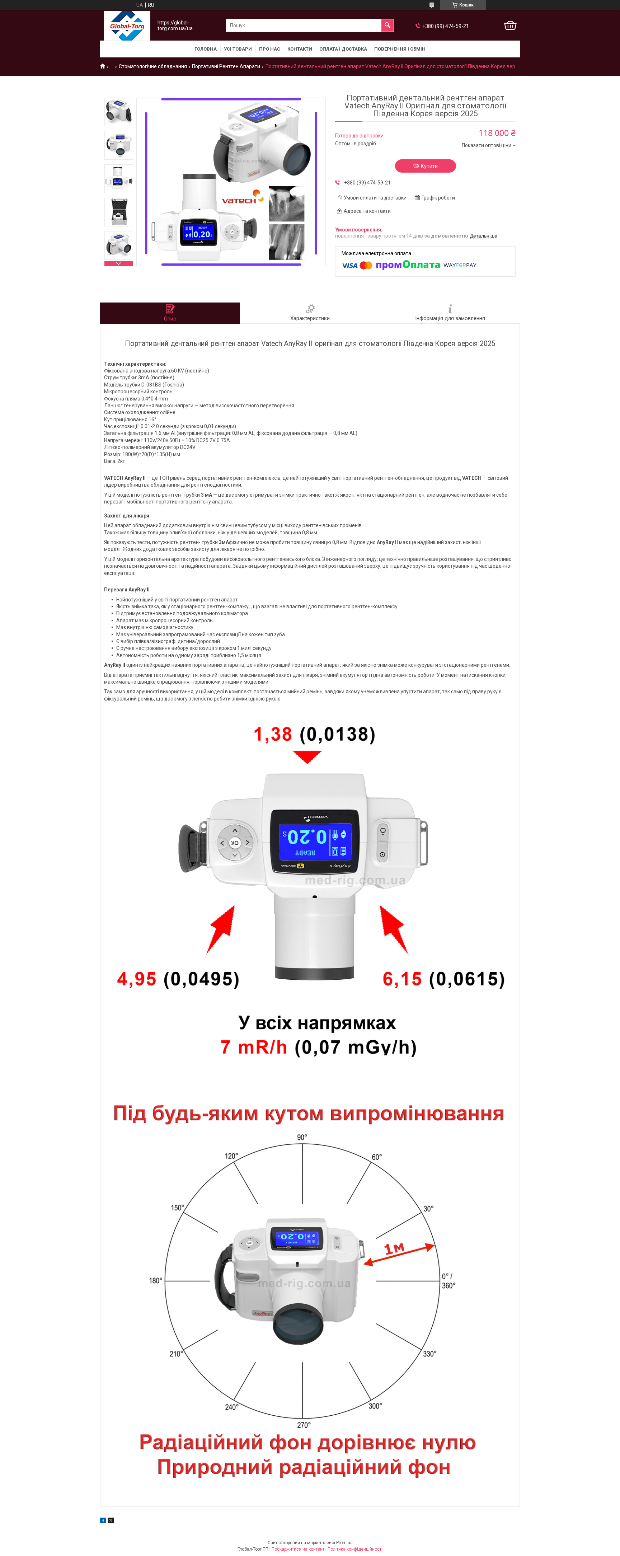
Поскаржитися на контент (298, 1549)
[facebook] (103, 1521)
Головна (205, 49)
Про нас (269, 49)
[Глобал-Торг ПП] (127, 25)
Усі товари (238, 49)
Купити (429, 166)
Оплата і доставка (343, 49)
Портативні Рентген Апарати (226, 66)
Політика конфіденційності (355, 1549)
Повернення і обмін (400, 49)
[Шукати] (387, 25)
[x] (111, 1521)
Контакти (299, 49)
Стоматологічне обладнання (153, 66)
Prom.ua (344, 1542)
